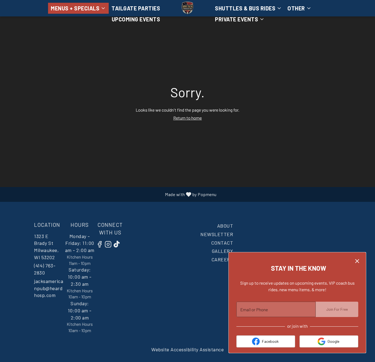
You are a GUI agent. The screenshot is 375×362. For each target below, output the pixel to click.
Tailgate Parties (135, 8)
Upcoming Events (136, 19)
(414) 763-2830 (44, 269)
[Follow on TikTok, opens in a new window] (118, 245)
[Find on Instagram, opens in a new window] (109, 245)
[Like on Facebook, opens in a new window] (101, 245)
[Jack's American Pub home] (187, 8)
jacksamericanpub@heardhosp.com (48, 288)
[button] (78, 8)
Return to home (187, 117)
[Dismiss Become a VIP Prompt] (357, 261)
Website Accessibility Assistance (187, 349)
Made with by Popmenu (112, 194)
